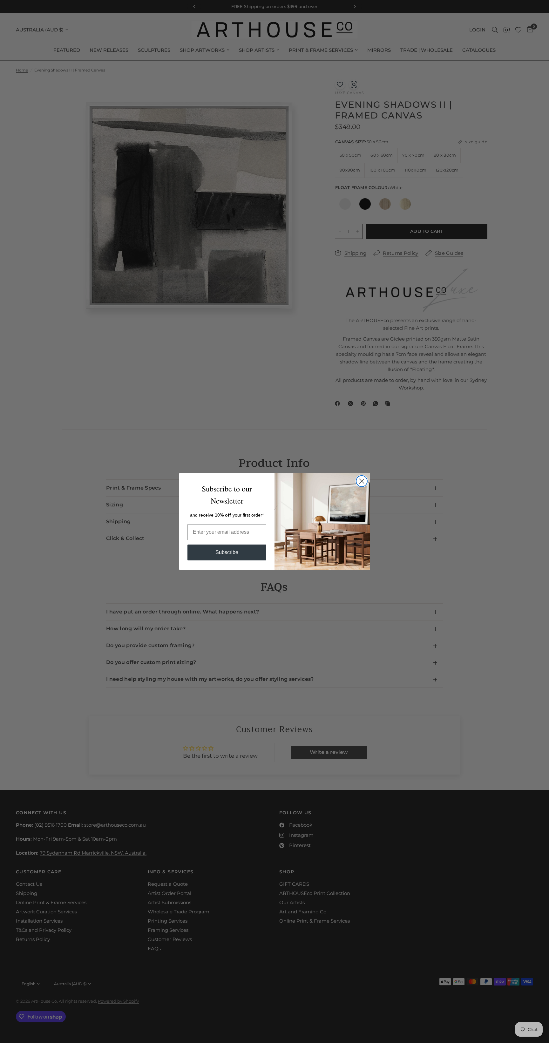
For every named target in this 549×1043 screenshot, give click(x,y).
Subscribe (226, 552)
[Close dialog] (361, 481)
